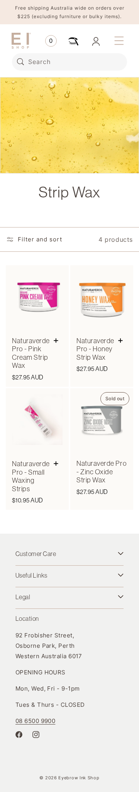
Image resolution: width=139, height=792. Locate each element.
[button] (50, 40)
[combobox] (69, 62)
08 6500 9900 (35, 721)
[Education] (73, 41)
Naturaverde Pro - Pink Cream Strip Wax (31, 353)
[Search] (20, 61)
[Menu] (118, 40)
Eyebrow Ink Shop (78, 777)
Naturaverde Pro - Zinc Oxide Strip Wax (101, 471)
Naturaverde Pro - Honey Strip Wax (95, 349)
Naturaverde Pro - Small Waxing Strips (31, 476)
